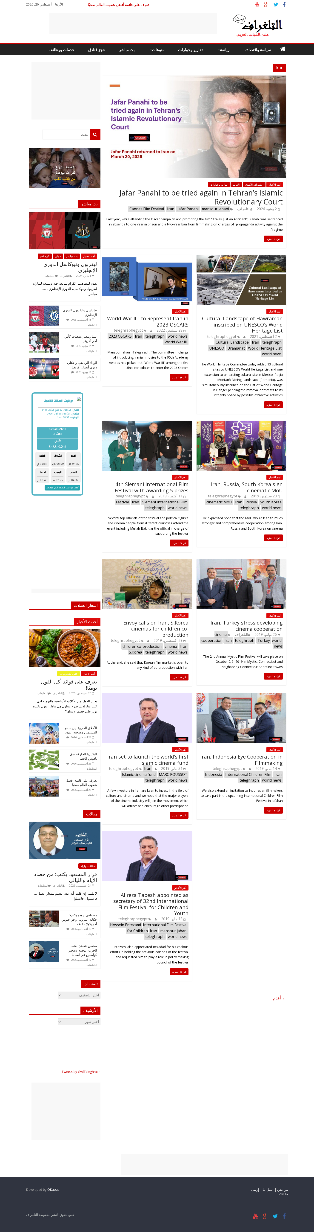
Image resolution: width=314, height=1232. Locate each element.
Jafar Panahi (188, 208)
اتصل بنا (268, 1189)
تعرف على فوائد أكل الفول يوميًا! (69, 684)
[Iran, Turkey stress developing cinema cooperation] (241, 561)
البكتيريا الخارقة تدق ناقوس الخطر (124, 4)
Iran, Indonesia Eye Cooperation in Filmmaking (241, 759)
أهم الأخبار (274, 185)
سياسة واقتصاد (259, 49)
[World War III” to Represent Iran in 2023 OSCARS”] (147, 257)
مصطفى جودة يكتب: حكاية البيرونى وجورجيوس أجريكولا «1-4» (79, 919)
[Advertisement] (133, 23)
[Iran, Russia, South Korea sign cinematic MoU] (241, 423)
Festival (122, 502)
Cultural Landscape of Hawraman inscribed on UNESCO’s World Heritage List (242, 324)
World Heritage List (265, 348)
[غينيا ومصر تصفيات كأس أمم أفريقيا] (44, 334)
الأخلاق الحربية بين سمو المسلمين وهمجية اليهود (81, 730)
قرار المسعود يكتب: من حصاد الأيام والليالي (65, 876)
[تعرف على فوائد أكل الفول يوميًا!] (64, 632)
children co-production (142, 646)
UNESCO (216, 348)
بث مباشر (127, 49)
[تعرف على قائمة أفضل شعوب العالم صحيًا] (44, 778)
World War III (176, 341)
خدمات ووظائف (61, 49)
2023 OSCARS (120, 336)
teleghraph (155, 336)
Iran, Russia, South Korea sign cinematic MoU (247, 487)
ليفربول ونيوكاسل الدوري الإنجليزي (70, 266)
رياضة (224, 49)
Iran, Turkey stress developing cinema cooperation (247, 625)
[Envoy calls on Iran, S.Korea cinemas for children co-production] (147, 561)
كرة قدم (44, 256)
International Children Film (248, 774)
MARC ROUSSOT (173, 774)
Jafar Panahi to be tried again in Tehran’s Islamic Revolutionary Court (201, 197)
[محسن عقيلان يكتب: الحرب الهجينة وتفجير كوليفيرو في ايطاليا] (44, 943)
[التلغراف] (250, 16)
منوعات (158, 49)
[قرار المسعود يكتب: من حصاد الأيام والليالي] (64, 824)
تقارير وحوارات (190, 49)
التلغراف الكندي (254, 185)
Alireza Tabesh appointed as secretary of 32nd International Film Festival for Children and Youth (150, 904)
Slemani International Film (164, 502)
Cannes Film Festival (146, 208)
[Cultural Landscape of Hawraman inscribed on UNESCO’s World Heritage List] (241, 257)
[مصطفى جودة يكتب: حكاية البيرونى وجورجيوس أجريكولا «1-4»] (44, 913)
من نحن (282, 1189)
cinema (171, 646)
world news (177, 336)
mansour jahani (215, 208)
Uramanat (236, 348)
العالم (236, 185)
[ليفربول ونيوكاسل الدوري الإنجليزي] (64, 214)
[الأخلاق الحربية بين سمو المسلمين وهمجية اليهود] (44, 726)
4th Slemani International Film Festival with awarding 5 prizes (151, 487)
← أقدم (279, 998)
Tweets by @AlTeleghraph (81, 1071)
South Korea (271, 502)
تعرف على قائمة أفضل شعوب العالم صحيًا (81, 782)
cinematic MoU (219, 502)
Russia (251, 502)
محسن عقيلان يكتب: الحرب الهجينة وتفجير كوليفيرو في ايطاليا (83, 950)
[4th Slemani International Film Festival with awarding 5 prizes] (147, 423)
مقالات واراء (88, 866)
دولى (58, 256)
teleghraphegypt (128, 330)
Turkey (263, 640)
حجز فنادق (96, 49)
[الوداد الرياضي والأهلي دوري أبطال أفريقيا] (44, 360)
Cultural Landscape (232, 342)
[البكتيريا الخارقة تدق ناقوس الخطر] (44, 752)
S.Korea (135, 652)
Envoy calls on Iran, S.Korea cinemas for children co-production (155, 628)
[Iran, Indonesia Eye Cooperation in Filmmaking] (241, 695)
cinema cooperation (214, 637)
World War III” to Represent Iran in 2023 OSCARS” (147, 321)
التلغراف (243, 208)
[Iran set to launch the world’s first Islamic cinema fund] (147, 695)
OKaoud (53, 1189)
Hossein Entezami (125, 924)
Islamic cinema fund (139, 774)
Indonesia (213, 774)
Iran (170, 208)
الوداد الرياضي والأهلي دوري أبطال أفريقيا (82, 364)
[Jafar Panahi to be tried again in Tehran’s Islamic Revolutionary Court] (194, 78)
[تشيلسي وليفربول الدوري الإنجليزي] (44, 308)
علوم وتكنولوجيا (68, 674)
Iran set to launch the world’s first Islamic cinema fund (147, 759)
